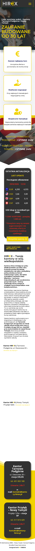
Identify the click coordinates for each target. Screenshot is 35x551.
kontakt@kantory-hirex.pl (20, 493)
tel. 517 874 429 (17, 520)
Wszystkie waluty (16, 239)
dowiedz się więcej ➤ (10, 350)
